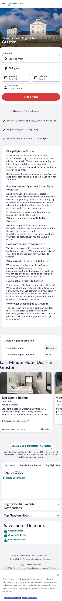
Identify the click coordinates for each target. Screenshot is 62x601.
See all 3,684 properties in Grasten (31, 446)
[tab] (9, 465)
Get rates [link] (45, 429)
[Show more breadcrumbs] (5, 111)
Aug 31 (43, 79)
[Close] (58, 574)
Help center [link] (37, 555)
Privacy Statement (12, 598)
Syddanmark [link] (15, 111)
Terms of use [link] (25, 555)
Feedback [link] (47, 559)
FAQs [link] (46, 555)
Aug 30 (13, 79)
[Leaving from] (31, 59)
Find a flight (31, 97)
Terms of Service (29, 598)
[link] (31, 531)
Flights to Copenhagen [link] (14, 478)
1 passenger (15, 88)
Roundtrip (7, 53)
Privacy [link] (15, 555)
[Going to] (31, 68)
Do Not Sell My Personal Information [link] (25, 559)
